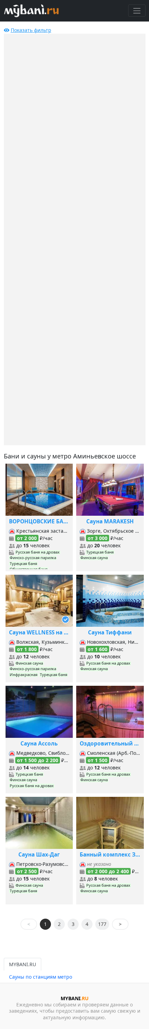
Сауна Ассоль (39, 743)
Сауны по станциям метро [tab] (40, 976)
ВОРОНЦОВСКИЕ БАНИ (39, 521)
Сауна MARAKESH (110, 521)
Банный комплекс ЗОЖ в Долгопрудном (110, 854)
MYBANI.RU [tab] (22, 964)
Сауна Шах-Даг (39, 854)
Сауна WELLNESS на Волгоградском (39, 632)
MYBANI (75, 998)
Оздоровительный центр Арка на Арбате (110, 743)
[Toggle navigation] (136, 11)
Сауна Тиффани (110, 632)
